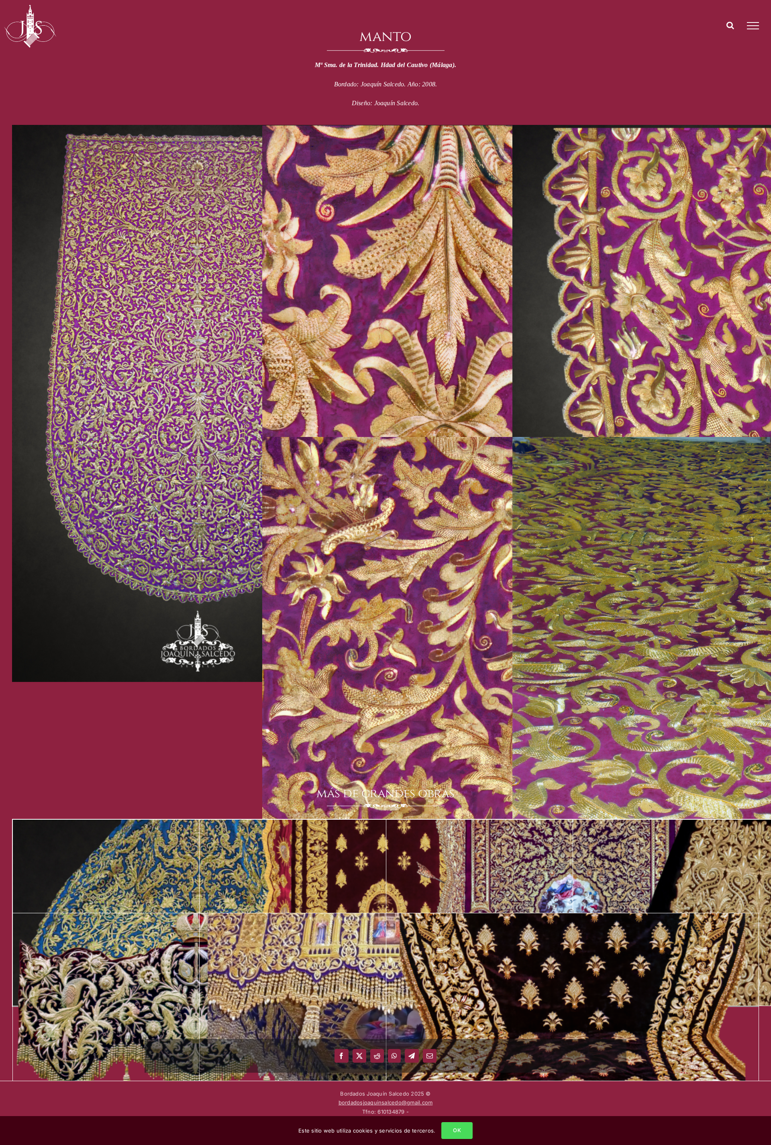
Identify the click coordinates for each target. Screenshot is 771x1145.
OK (457, 1130)
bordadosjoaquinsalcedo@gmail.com (386, 1102)
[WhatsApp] (394, 1056)
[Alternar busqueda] (730, 25)
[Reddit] (377, 1056)
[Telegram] (411, 1056)
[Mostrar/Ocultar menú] (752, 25)
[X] (359, 1056)
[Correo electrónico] (430, 1056)
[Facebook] (341, 1056)
